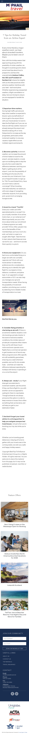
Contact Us (7, 659)
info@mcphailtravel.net (9, 675)
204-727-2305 (7, 678)
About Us (6, 656)
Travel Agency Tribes (23, 732)
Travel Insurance (9, 664)
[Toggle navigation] (2, 1)
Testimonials (7, 661)
